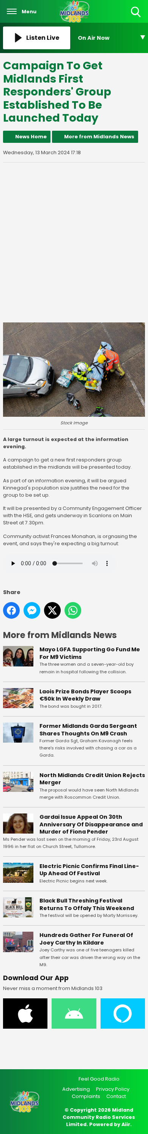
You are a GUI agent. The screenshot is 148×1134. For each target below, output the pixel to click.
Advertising (76, 1089)
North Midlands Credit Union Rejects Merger (92, 779)
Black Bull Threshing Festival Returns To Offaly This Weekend (86, 904)
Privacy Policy (112, 1089)
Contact (116, 1096)
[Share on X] (52, 610)
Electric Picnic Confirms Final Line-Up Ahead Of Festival (89, 869)
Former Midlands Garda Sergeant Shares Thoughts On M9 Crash (88, 729)
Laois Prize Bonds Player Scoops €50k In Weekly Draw (85, 695)
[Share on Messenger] (32, 610)
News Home (31, 136)
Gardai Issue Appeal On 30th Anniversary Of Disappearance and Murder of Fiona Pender (91, 824)
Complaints (86, 1096)
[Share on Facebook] (11, 610)
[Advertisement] (74, 242)
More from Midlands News (99, 136)
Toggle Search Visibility (136, 17)
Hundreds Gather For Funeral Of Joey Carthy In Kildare (86, 938)
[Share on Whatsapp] (73, 610)
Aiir (125, 1124)
